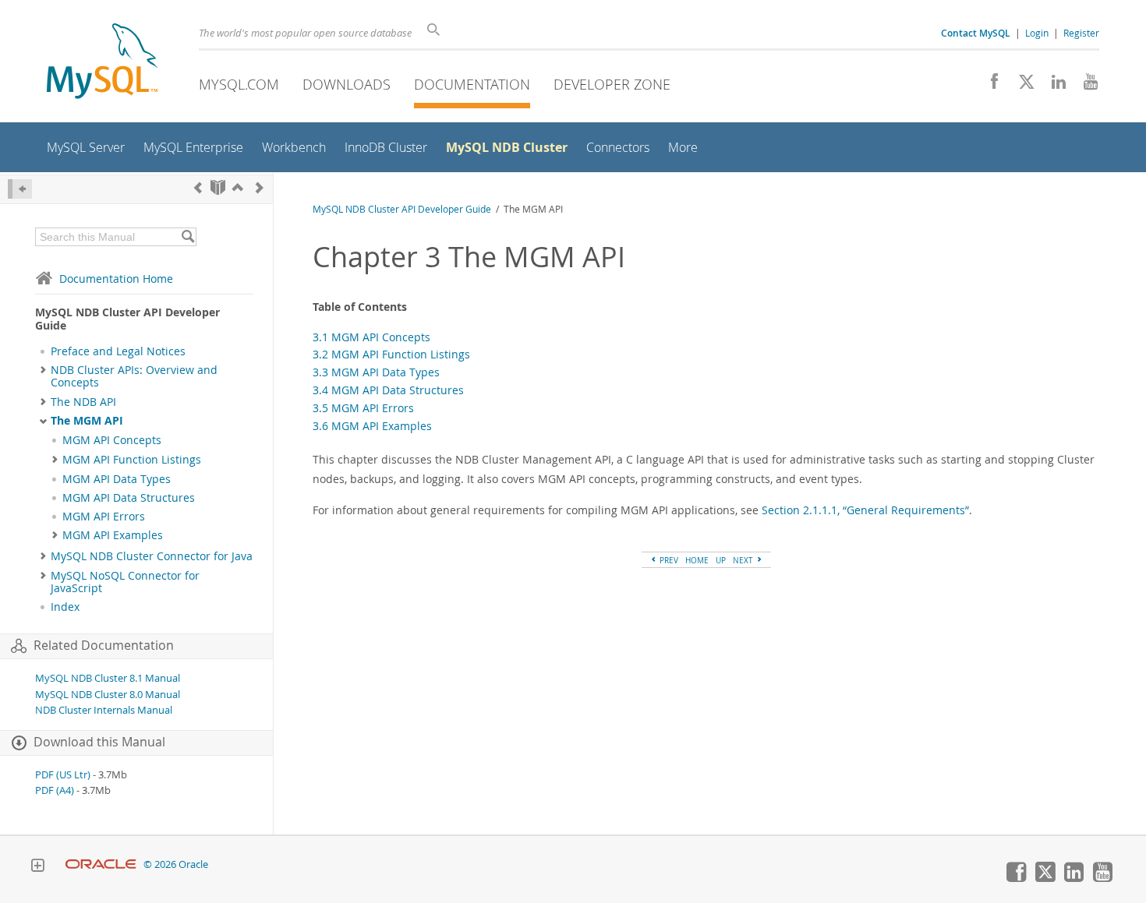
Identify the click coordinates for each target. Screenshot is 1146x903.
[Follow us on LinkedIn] (1052, 85)
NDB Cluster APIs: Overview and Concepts (134, 376)
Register (1081, 32)
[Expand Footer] (37, 867)
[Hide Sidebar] (20, 189)
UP (721, 560)
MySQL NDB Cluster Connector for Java (152, 556)
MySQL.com (239, 84)
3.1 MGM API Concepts (371, 337)
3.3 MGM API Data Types (376, 372)
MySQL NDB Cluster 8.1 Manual (107, 678)
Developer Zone (612, 84)
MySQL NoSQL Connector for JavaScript (125, 582)
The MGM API (87, 421)
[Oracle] (100, 864)
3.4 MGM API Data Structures (388, 390)
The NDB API (83, 402)
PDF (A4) (54, 790)
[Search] (187, 236)
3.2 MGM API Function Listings (391, 354)
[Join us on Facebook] (988, 85)
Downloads (346, 84)
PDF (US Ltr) (62, 774)
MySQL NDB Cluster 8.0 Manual (107, 694)
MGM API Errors (103, 517)
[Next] (259, 187)
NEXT (744, 560)
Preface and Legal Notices (118, 351)
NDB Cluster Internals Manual (103, 710)
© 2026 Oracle (175, 864)
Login (1037, 32)
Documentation (472, 84)
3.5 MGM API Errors (363, 407)
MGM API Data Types (116, 479)
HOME (697, 560)
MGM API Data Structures (128, 498)
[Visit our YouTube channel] (1084, 85)
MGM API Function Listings (131, 460)
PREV (667, 560)
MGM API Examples (112, 535)
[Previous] (198, 187)
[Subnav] (43, 370)
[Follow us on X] (1020, 85)
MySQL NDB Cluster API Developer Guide (402, 209)
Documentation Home (116, 278)
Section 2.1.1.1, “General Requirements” (865, 510)
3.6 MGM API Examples (372, 425)
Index (65, 607)
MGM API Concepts (111, 440)
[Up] (237, 187)
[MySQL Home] (102, 62)
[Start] (217, 187)
